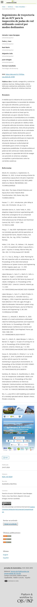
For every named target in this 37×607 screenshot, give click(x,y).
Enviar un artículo (11, 524)
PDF (6, 458)
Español (6, 558)
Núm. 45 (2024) (20, 7)
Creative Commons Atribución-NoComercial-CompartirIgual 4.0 (18, 509)
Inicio (3, 7)
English (5, 555)
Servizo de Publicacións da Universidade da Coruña (16, 572)
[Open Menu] (2, 2)
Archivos (10, 7)
